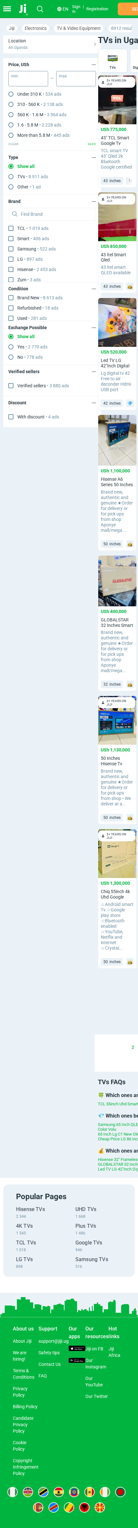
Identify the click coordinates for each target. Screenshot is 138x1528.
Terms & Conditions (23, 1374)
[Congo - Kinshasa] (53, 1507)
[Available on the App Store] (77, 1349)
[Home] (26, 9)
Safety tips (49, 1352)
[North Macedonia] (100, 1507)
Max (63, 76)
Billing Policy (25, 1406)
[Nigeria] (12, 1492)
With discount (38, 417)
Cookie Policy (19, 1446)
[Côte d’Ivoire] (105, 1492)
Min (14, 76)
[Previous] (102, 1047)
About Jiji (22, 1341)
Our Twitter (96, 1396)
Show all (26, 166)
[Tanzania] (43, 1492)
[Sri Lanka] (38, 1507)
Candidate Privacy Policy (23, 1425)
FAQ (43, 1375)
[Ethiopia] (74, 1492)
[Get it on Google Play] (77, 1361)
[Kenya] (28, 1492)
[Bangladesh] (120, 1492)
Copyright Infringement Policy (26, 1467)
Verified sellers (43, 385)
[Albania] (84, 1507)
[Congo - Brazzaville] (69, 1507)
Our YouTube (94, 1381)
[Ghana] (59, 1492)
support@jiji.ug (54, 1341)
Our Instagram (95, 1363)
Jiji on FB (94, 1348)
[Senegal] (89, 1492)
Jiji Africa (114, 1352)
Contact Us (50, 1364)
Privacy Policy (20, 1392)
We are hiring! (19, 1356)
